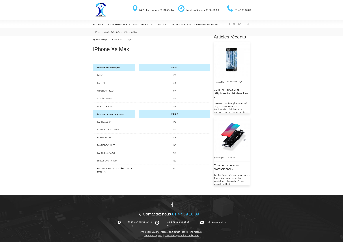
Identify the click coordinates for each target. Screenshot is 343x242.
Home (97, 32)
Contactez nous (180, 24)
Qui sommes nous (118, 24)
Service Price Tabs (112, 32)
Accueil (98, 24)
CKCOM (176, 231)
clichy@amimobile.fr (216, 222)
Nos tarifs (140, 24)
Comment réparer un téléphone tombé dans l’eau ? (231, 93)
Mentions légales (153, 235)
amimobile (100, 39)
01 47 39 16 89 (243, 10)
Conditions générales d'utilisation (182, 235)
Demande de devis (206, 24)
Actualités (158, 24)
